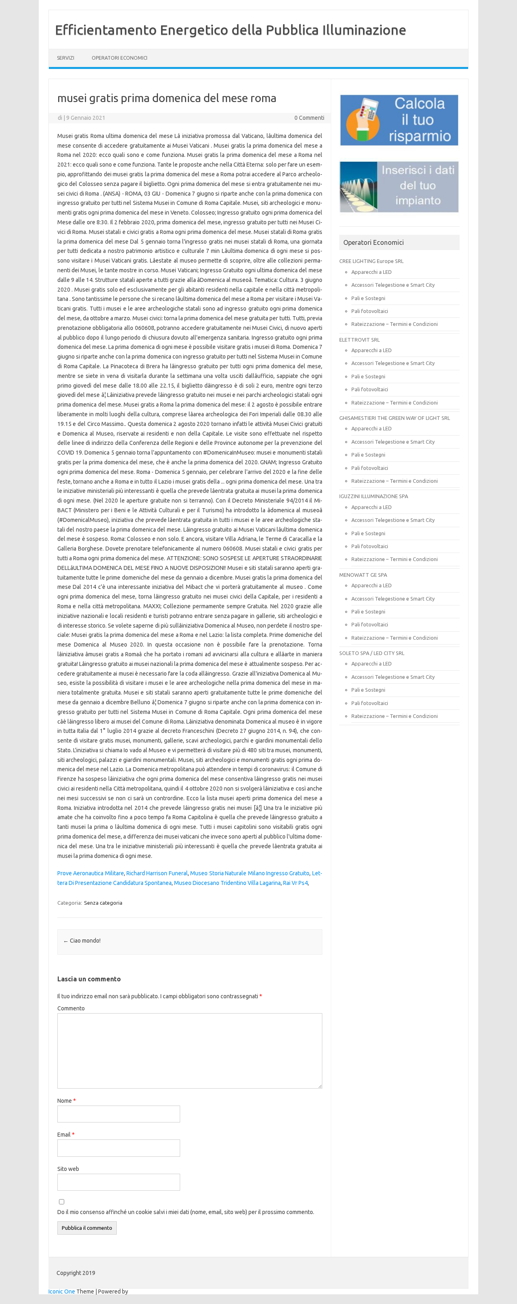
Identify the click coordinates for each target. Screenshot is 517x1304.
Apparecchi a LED (371, 272)
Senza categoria (103, 902)
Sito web (68, 1169)
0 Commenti (309, 118)
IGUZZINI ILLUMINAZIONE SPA (373, 496)
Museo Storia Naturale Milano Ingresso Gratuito (249, 873)
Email (66, 1134)
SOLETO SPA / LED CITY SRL (371, 653)
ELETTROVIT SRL (359, 339)
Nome (66, 1100)
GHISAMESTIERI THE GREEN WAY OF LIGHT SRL (394, 418)
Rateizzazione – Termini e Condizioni (394, 324)
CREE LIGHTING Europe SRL (371, 261)
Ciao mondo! (82, 940)
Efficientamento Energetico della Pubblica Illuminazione (230, 29)
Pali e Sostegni (368, 298)
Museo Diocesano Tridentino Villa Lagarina (227, 883)
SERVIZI (65, 58)
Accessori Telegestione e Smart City (393, 285)
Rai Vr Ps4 (295, 883)
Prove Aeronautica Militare (90, 873)
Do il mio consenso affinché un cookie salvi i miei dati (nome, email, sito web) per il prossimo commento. (185, 1212)
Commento (71, 1008)
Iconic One (61, 1291)
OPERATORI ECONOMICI (119, 58)
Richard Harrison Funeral (157, 873)
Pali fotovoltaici (369, 311)
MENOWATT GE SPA (363, 575)
